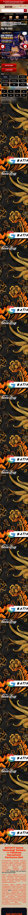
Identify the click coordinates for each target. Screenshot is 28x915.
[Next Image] (25, 46)
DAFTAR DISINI (9, 65)
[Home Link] (10, 7)
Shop (2, 7)
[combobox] (12, 10)
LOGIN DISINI (8, 70)
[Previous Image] (2, 46)
